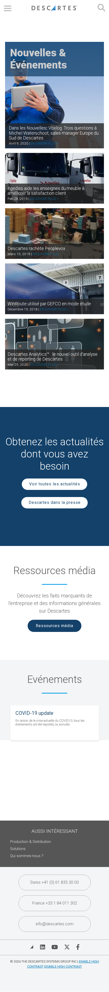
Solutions (18, 849)
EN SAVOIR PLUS (45, 254)
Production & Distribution (30, 842)
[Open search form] (101, 8)
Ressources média (54, 625)
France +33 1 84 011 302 (54, 903)
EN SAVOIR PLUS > (44, 143)
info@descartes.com (55, 924)
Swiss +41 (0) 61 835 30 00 (54, 882)
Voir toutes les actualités (54, 484)
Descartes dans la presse (55, 502)
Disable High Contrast (63, 966)
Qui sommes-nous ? (26, 856)
